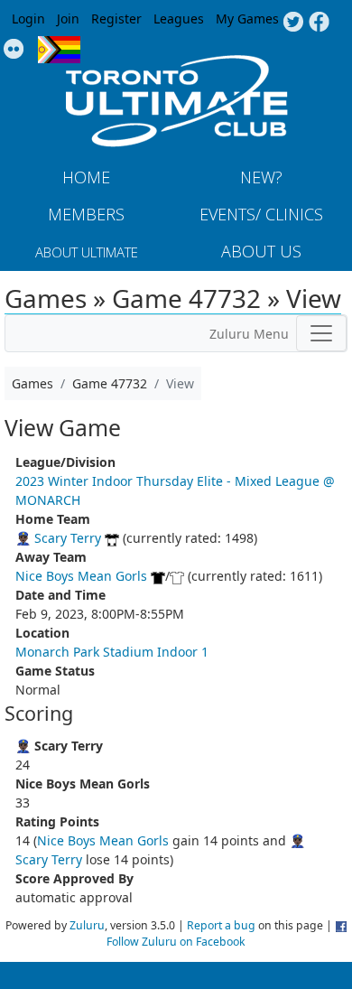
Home (86, 177)
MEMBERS (86, 214)
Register (116, 18)
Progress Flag (59, 49)
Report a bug (221, 925)
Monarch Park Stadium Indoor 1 (111, 651)
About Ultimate (86, 252)
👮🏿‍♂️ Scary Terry (58, 537)
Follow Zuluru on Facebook (176, 941)
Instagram (14, 49)
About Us (261, 251)
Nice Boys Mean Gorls (81, 575)
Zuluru (87, 925)
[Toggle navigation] (321, 333)
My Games (247, 18)
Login (28, 18)
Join (68, 18)
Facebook (319, 22)
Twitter (293, 22)
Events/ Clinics (261, 214)
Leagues (178, 18)
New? (261, 177)
